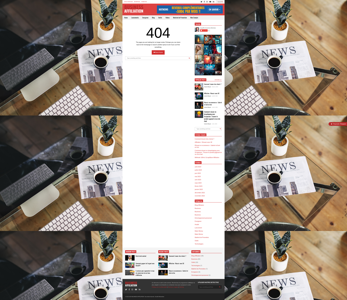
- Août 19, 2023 (214, 86)
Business (198, 208)
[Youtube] (210, 2)
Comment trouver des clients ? (212, 84)
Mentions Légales (173, 287)
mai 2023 (198, 176)
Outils (160, 17)
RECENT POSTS (163, 252)
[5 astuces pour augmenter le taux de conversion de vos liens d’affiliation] (130, 272)
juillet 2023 (198, 170)
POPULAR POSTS (200, 80)
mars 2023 (198, 183)
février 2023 (198, 186)
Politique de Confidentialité (159, 287)
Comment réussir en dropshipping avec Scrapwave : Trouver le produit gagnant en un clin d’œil (212, 116)
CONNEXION (144, 1)
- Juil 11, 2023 (214, 107)
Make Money (199, 231)
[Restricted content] (130, 258)
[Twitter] (201, 2)
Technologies (199, 244)
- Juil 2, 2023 (214, 123)
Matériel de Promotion (180, 17)
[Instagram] (207, 2)
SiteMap (181, 287)
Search (220, 1)
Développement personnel (203, 218)
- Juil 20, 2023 (214, 96)
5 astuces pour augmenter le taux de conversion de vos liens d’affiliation (145, 273)
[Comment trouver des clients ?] (199, 86)
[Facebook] (204, 2)
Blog (153, 17)
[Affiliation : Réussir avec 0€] (199, 96)
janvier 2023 (199, 189)
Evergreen (145, 17)
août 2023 (198, 167)
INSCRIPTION (137, 1)
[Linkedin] (213, 2)
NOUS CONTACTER (128, 1)
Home (126, 17)
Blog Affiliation (199, 205)
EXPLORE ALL (218, 79)
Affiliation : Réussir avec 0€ (211, 93)
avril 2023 (198, 179)
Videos (168, 17)
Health (197, 224)
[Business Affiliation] (133, 9)
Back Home (159, 52)
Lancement (198, 228)
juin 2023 (198, 173)
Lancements (135, 17)
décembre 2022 (200, 192)
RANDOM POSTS (131, 252)
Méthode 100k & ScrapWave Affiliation (207, 157)
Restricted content (141, 256)
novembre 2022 (200, 196)
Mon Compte (194, 17)
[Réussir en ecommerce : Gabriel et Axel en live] (199, 105)
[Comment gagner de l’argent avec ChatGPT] (130, 265)
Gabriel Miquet (207, 86)
